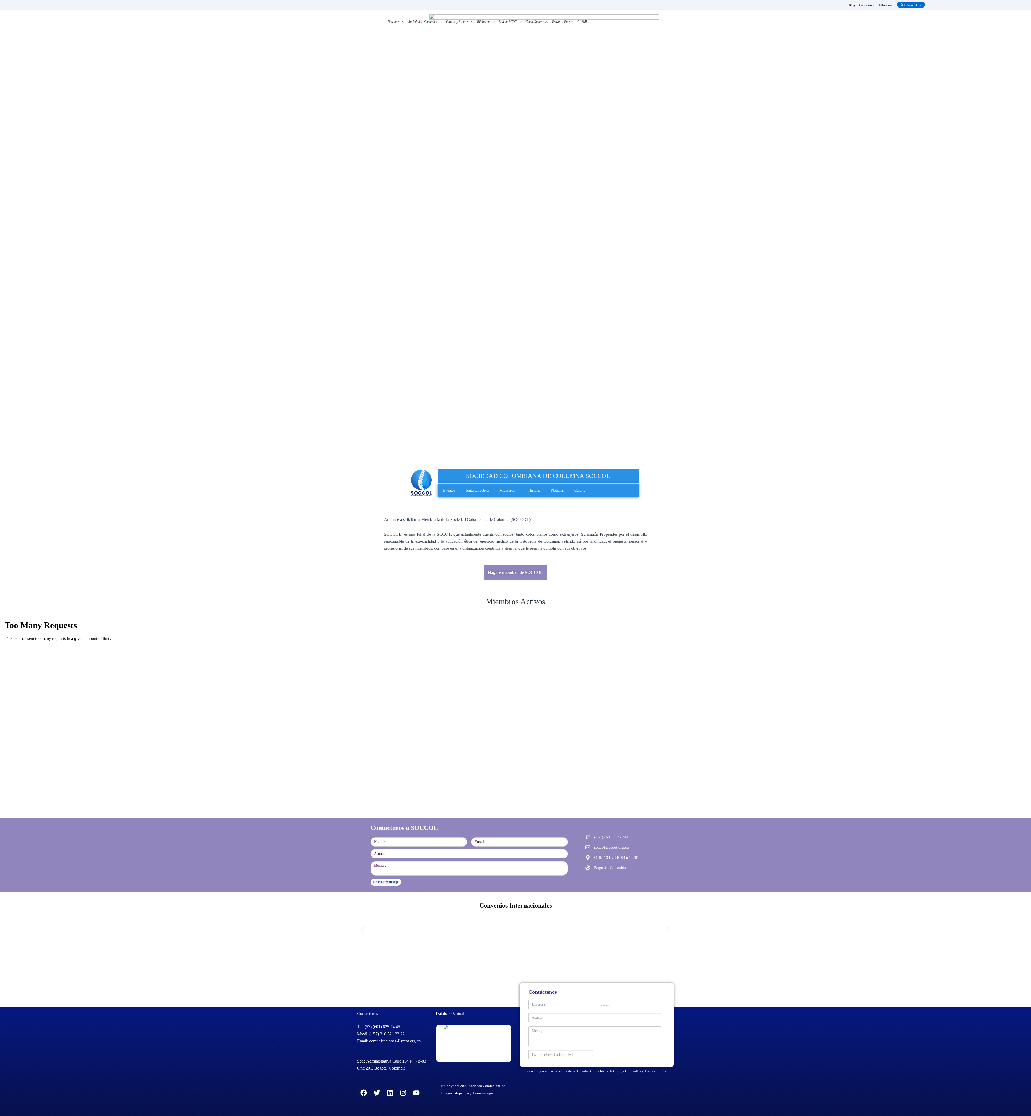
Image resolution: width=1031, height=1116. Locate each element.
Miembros (885, 5)
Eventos (449, 490)
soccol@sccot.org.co (611, 847)
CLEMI (582, 22)
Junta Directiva (477, 490)
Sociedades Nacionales (423, 22)
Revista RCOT (508, 22)
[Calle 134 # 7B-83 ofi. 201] (587, 857)
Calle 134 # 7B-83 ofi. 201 (616, 857)
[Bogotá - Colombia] (587, 867)
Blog (852, 5)
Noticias (557, 490)
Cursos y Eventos (457, 22)
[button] (517, 490)
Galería (579, 490)
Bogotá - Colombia (610, 868)
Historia (534, 490)
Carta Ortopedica (536, 22)
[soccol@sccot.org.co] (587, 847)
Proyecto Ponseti (562, 22)
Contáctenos (867, 5)
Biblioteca (483, 22)
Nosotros (394, 22)
